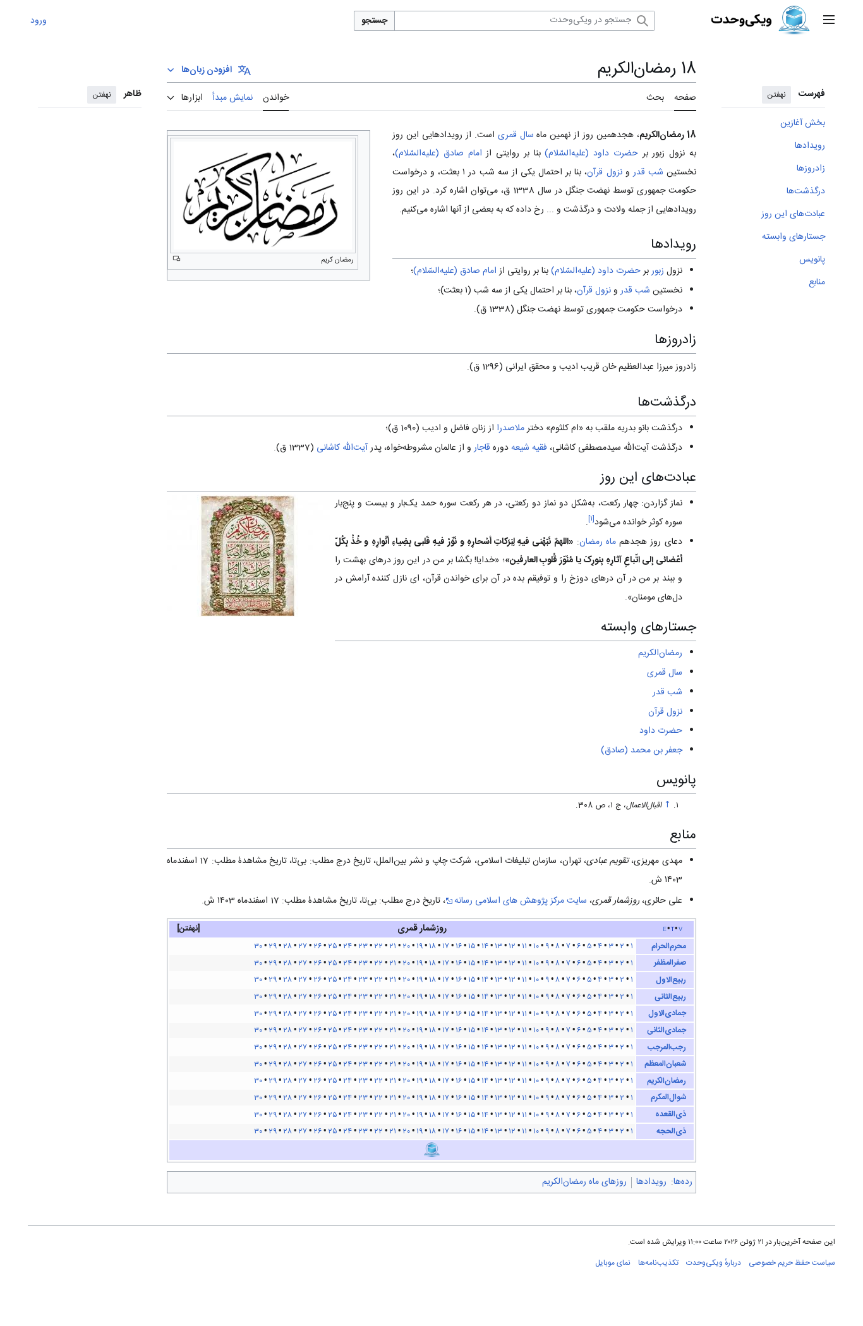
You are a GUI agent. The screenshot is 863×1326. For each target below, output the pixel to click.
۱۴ (484, 946)
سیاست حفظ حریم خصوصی (792, 1263)
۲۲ (378, 946)
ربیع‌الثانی (670, 997)
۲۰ (406, 946)
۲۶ (317, 946)
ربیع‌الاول (671, 979)
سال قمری (516, 135)
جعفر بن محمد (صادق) (641, 750)
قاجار (482, 447)
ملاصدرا (510, 428)
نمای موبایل (613, 1263)
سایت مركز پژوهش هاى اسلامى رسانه (520, 900)
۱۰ (536, 946)
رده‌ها (682, 1182)
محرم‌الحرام (668, 946)
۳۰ (258, 946)
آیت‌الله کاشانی (342, 447)
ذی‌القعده (670, 1114)
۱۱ (524, 946)
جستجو (374, 20)
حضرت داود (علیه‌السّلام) (591, 153)
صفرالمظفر (670, 962)
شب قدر (648, 172)
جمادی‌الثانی (666, 1030)
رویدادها (651, 1182)
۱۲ (512, 946)
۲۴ (347, 946)
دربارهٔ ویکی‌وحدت (713, 1263)
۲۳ (363, 946)
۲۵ (332, 946)
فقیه (539, 447)
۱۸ (432, 946)
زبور (657, 271)
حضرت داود (660, 730)
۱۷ (445, 946)
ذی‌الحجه (671, 1131)
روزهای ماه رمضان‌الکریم (584, 1182)
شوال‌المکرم (668, 1097)
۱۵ (471, 946)
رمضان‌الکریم (660, 653)
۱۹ (419, 946)
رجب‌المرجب (667, 1047)
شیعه (520, 447)
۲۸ (287, 946)
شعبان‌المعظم (665, 1064)
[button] (829, 20)
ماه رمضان (597, 542)
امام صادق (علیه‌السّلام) (438, 153)
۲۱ (392, 946)
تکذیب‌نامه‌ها (658, 1263)
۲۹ (273, 946)
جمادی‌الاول (667, 1013)
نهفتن (776, 94)
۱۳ (498, 946)
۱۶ (459, 946)
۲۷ (302, 946)
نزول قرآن (604, 172)
